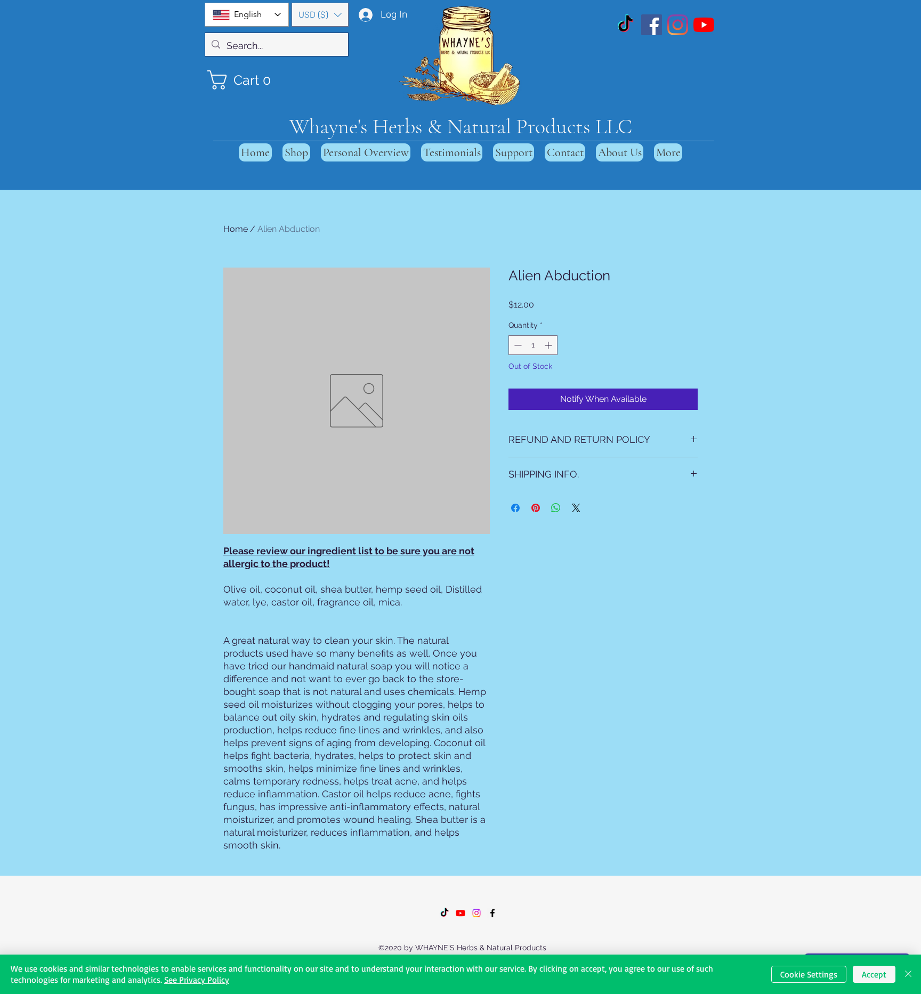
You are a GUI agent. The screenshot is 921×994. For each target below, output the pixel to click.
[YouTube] (703, 24)
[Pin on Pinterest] (535, 508)
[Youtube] (460, 913)
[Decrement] (516, 345)
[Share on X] (576, 508)
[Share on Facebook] (515, 508)
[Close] (908, 974)
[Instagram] (677, 24)
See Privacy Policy (196, 979)
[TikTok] (625, 24)
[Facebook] (651, 24)
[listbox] (320, 15)
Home (235, 229)
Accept (874, 974)
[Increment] (549, 345)
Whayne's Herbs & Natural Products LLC (460, 126)
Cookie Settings (808, 974)
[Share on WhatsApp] (556, 508)
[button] (320, 15)
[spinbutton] (533, 345)
